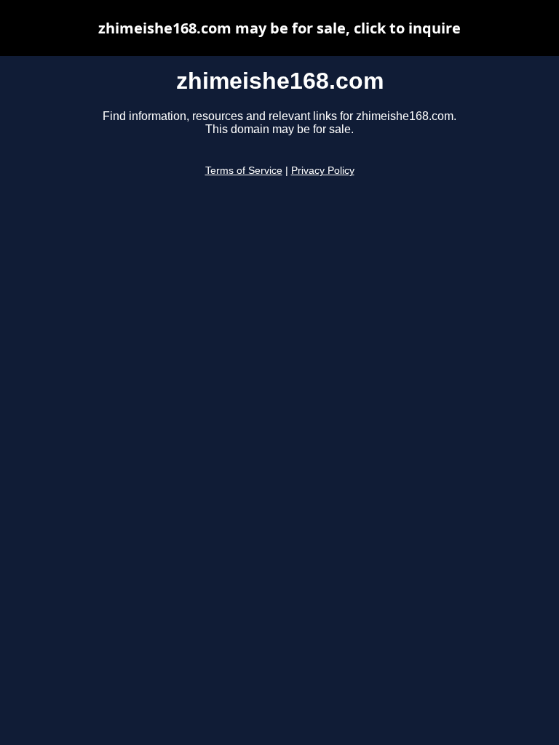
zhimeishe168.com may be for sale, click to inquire (279, 28)
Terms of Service (243, 170)
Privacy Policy (322, 170)
